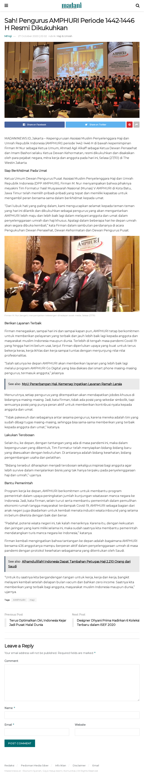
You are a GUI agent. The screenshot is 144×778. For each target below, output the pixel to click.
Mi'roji (8, 36)
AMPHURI (19, 599)
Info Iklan (60, 765)
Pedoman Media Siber (35, 765)
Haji (32, 599)
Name (9, 708)
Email (9, 724)
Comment (11, 661)
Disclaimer (79, 765)
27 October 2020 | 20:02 (32, 36)
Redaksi (9, 765)
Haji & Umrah (64, 36)
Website (80, 724)
